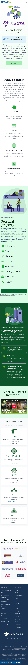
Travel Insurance (5, 604)
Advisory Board (19, 595)
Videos (16, 601)
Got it (18, 662)
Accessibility (18, 627)
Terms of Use (18, 613)
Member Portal (5, 621)
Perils (2, 334)
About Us (17, 590)
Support (3, 616)
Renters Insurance (6, 590)
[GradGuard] (6, 2)
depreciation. (11, 234)
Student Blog (4, 624)
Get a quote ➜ (14, 63)
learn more (12, 662)
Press (16, 598)
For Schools (18, 593)
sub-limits (23, 231)
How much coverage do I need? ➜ (14, 291)
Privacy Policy (18, 611)
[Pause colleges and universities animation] (26, 579)
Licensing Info (18, 616)
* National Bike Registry (14, 501)
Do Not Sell (18, 619)
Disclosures (18, 624)
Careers (17, 603)
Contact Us (4, 618)
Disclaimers (18, 621)
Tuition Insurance (5, 593)
